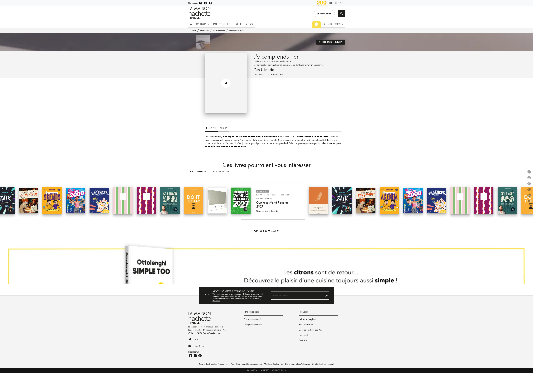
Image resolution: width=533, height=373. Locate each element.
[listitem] (200, 3)
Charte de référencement (323, 363)
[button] (324, 13)
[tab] (191, 24)
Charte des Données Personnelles (213, 363)
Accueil (193, 30)
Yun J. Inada (264, 69)
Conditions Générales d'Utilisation (295, 363)
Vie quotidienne (219, 30)
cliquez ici (216, 300)
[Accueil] (200, 12)
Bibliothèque (204, 30)
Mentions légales (271, 363)
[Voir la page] (266, 263)
